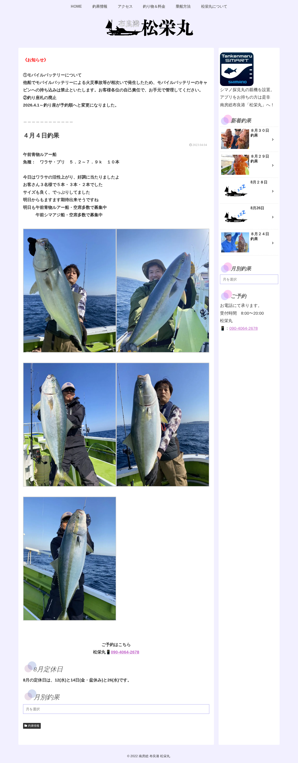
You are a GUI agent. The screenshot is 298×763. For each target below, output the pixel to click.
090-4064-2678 (125, 652)
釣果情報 (33, 725)
